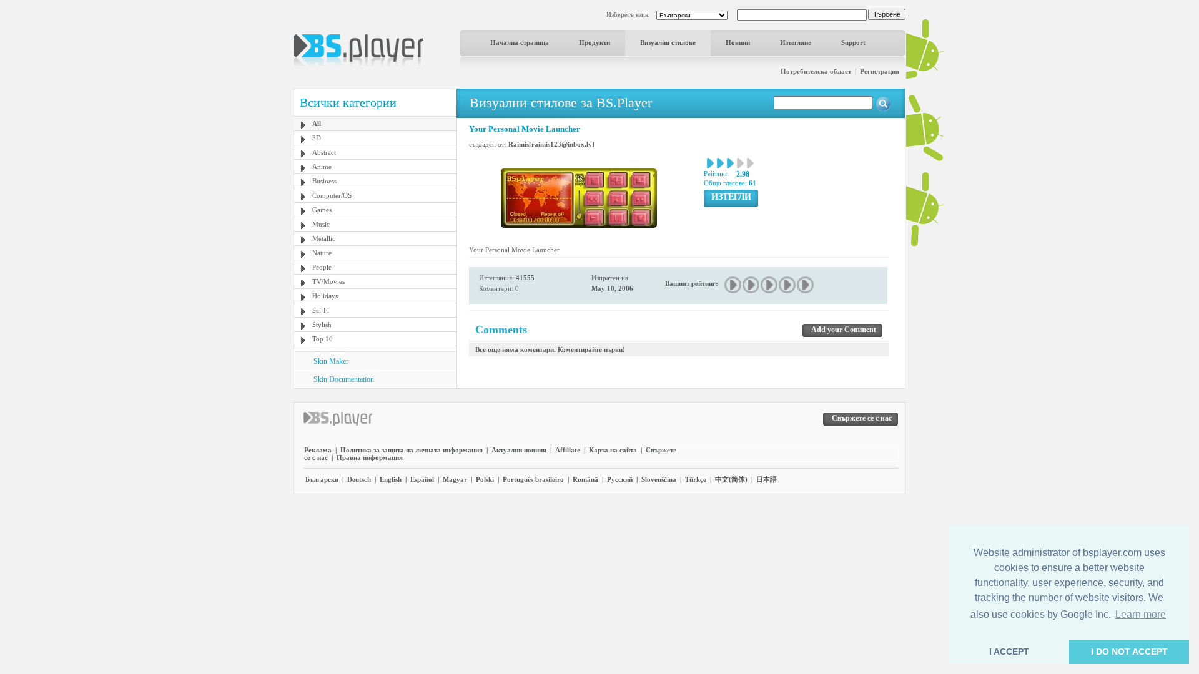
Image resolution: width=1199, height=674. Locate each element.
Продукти (594, 42)
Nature (322, 252)
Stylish (322, 324)
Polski (485, 479)
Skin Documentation (343, 379)
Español (422, 479)
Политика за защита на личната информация (411, 450)
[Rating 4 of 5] (788, 284)
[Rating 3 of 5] (770, 284)
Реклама (318, 450)
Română (585, 479)
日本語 (766, 479)
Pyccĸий (620, 479)
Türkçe (695, 479)
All (316, 123)
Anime (322, 166)
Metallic (323, 238)
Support (853, 42)
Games (322, 209)
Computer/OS (332, 195)
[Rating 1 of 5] (733, 284)
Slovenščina (658, 479)
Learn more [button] (1140, 614)
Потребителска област (816, 71)
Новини (738, 42)
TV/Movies (328, 281)
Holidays (325, 296)
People (322, 267)
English (391, 479)
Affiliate (567, 450)
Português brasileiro (533, 479)
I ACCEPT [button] (1009, 652)
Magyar (455, 479)
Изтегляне (795, 42)
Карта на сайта (613, 450)
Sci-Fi (320, 310)
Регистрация (879, 71)
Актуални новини (518, 450)
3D (316, 138)
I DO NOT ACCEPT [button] (1129, 652)
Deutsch (359, 479)
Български (321, 479)
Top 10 (322, 339)
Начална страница (519, 42)
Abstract (324, 152)
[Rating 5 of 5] (806, 284)
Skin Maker (330, 361)
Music (321, 224)
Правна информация (370, 457)
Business (324, 181)
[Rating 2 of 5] (752, 284)
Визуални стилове (668, 42)
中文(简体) (731, 479)
